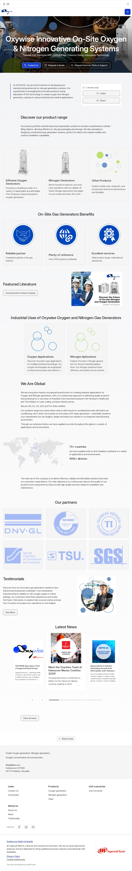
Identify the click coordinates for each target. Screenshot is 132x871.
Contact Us (13, 790)
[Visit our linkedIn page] (26, 827)
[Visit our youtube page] (33, 827)
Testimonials (14, 818)
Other (50, 799)
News (10, 814)
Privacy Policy (13, 856)
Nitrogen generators (57, 795)
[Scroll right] (42, 700)
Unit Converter (95, 790)
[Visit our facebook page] (19, 827)
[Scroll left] (33, 700)
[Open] (128, 12)
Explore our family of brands (20, 841)
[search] (128, 4)
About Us (12, 810)
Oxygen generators (57, 790)
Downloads (13, 795)
